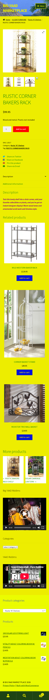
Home (8, 20)
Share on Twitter (14, 156)
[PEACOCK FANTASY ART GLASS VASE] (41, 82)
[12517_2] (30, 82)
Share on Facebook (15, 160)
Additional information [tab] (13, 184)
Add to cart (21, 129)
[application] (24, 514)
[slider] (22, 527)
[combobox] (24, 610)
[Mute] (39, 527)
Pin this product (14, 163)
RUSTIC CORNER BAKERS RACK (17, 148)
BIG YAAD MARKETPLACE (15, 8)
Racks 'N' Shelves (34, 20)
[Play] (6, 527)
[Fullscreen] (43, 527)
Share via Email (13, 166)
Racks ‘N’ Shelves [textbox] (24, 611)
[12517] (19, 82)
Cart (38, 693)
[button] (24, 514)
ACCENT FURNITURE (19, 20)
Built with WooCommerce (27, 685)
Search (24, 695)
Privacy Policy (9, 685)
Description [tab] (8, 176)
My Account (8, 695)
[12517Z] (8, 82)
